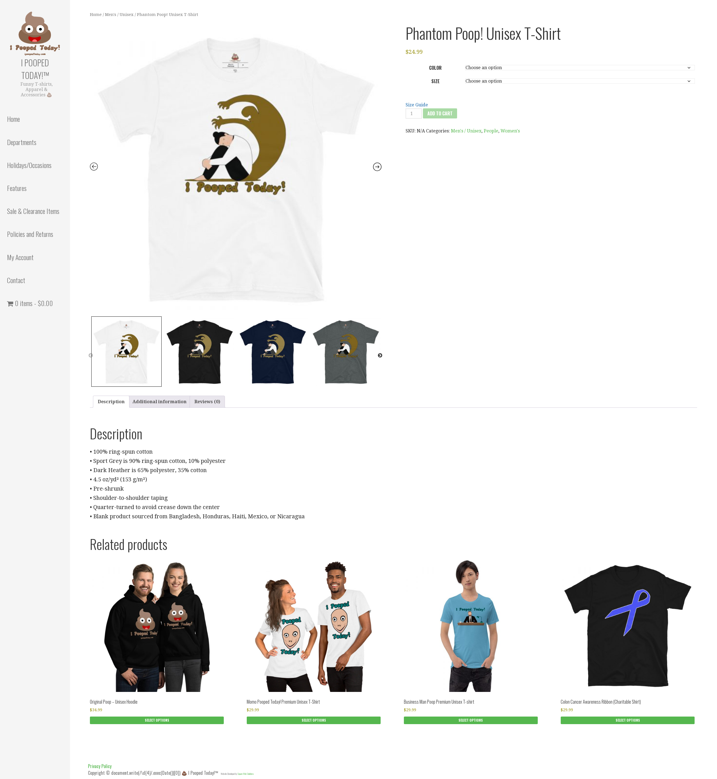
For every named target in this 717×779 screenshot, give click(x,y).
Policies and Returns (30, 234)
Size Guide (417, 105)
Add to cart (440, 113)
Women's (510, 131)
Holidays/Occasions (29, 165)
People (491, 131)
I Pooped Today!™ (35, 68)
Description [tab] (111, 401)
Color (435, 67)
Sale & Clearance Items (33, 211)
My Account (20, 257)
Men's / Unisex (119, 14)
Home (13, 119)
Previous (91, 355)
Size (435, 81)
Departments (21, 142)
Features (17, 188)
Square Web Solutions (246, 773)
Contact (16, 280)
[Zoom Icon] (235, 168)
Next (380, 355)
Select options (157, 720)
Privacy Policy (99, 766)
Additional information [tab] (159, 401)
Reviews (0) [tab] (207, 401)
